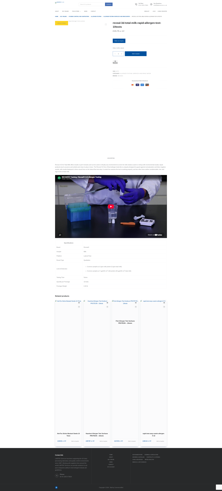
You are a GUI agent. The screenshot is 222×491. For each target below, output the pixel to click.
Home (111, 454)
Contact (93, 11)
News (85, 11)
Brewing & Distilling (138, 457)
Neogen (120, 76)
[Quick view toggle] (79, 306)
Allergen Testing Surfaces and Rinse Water (135, 73)
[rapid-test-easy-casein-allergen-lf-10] (153, 365)
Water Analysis (149, 459)
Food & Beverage (138, 459)
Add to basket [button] (75, 441)
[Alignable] (56, 487)
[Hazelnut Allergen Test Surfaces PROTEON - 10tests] (97, 365)
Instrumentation (137, 454)
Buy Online (65, 11)
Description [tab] (111, 158)
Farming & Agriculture (151, 454)
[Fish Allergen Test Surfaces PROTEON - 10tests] (125, 309)
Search (108, 4)
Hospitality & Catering (153, 457)
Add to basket (136, 53)
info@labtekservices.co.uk (160, 5)
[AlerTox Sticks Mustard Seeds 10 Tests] (68, 365)
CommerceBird (118, 487)
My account (111, 467)
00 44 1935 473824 (143, 5)
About (57, 11)
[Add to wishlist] (79, 302)
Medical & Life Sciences (139, 462)
